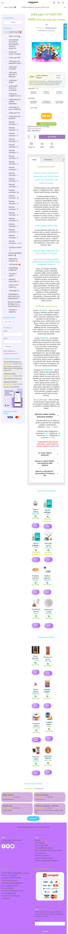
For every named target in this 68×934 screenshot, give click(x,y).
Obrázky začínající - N (13, 197)
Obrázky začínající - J (13, 174)
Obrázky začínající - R (13, 214)
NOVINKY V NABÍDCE (13, 311)
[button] (36, 88)
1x (46, 25)
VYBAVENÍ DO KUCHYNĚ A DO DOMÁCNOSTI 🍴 (14, 296)
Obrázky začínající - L (13, 185)
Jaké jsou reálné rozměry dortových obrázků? (45, 415)
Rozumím (45, 931)
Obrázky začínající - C (13, 134)
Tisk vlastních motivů (9, 880)
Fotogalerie (5, 898)
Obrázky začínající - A (13, 123)
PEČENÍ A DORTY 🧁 (15, 249)
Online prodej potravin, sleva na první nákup (33, 827)
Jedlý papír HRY (15, 58)
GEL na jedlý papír (41, 845)
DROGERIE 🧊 (14, 291)
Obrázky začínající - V (13, 237)
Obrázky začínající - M (14, 191)
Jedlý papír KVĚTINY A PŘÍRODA (13, 75)
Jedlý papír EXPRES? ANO (11, 878)
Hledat (13, 22)
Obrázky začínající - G (13, 157)
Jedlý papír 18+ (14, 113)
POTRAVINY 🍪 (15, 264)
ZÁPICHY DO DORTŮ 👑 (13, 286)
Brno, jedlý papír (7, 888)
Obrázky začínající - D (13, 140)
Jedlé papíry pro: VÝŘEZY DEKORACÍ (15, 101)
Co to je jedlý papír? (8, 893)
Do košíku (53, 137)
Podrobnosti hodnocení (46, 31)
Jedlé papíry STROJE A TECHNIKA (13, 88)
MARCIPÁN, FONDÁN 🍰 (13, 260)
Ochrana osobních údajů (44, 858)
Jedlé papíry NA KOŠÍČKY (15, 117)
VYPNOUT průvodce (58, 76)
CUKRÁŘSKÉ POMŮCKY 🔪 (14, 269)
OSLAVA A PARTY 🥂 (13, 275)
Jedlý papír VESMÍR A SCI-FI (15, 95)
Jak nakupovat (40, 853)
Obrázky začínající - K (13, 180)
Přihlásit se (8, 347)
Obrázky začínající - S (13, 219)
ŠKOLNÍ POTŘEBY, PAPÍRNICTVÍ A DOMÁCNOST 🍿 (14, 304)
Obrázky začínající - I (13, 168)
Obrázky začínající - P (13, 208)
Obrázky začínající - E (13, 146)
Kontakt (38, 840)
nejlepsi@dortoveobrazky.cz (11, 840)
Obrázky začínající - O (13, 202)
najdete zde (54, 446)
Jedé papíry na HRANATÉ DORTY (15, 62)
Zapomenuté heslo (10, 353)
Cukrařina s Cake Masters (11, 896)
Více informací (36, 931)
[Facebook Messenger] (12, 846)
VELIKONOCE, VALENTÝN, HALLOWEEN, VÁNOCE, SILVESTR (14, 44)
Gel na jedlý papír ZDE (9, 885)
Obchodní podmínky (42, 856)
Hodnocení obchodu (33, 784)
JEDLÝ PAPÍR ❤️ (15, 32)
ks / (8, 322)
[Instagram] (8, 846)
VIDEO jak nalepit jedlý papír (12, 883)
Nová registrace (9, 351)
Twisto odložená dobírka (44, 848)
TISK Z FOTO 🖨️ (14, 36)
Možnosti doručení (34, 129)
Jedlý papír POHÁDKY (13, 68)
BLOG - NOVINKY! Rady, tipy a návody (48, 850)
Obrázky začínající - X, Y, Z (15, 242)
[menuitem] (8, 7)
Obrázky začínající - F (13, 151)
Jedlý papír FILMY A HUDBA (15, 53)
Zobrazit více (33, 818)
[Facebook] (3, 846)
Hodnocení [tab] (48, 160)
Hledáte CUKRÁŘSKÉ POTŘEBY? (47, 861)
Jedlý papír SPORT (13, 81)
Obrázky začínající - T (13, 225)
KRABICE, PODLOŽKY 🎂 (14, 280)
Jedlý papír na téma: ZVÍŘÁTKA (15, 108)
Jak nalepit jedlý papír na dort (12, 891)
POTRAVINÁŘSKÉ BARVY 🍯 (14, 254)
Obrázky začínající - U (13, 231)
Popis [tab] (34, 160)
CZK (2, 2)
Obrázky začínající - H (13, 163)
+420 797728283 (7, 842)
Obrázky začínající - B (13, 129)
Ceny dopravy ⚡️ (41, 843)
